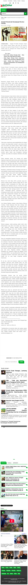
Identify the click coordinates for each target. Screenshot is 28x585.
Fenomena (8, 570)
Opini (9, 25)
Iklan (20, 581)
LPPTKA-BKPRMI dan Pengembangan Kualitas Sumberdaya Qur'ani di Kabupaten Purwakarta (14, 411)
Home (3, 581)
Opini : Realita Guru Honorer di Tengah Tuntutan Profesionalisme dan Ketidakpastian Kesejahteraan (14, 62)
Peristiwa (13, 570)
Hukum (3, 567)
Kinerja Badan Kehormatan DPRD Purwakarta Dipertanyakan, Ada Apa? (16, 392)
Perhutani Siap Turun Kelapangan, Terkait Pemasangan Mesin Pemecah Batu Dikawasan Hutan (15, 473)
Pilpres (18, 567)
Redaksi (6, 581)
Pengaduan (24, 581)
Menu (4, 10)
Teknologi (19, 570)
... (18, 378)
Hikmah (11, 573)
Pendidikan (4, 573)
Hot (8, 573)
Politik (7, 567)
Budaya (11, 567)
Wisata (15, 573)
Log (19, 582)
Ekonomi (3, 570)
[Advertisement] (14, 344)
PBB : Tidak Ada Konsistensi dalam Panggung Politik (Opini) (16, 381)
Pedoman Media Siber (12, 581)
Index (10, 582)
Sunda (15, 567)
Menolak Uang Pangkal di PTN (15, 400)
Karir (18, 581)
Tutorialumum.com (14, 582)
